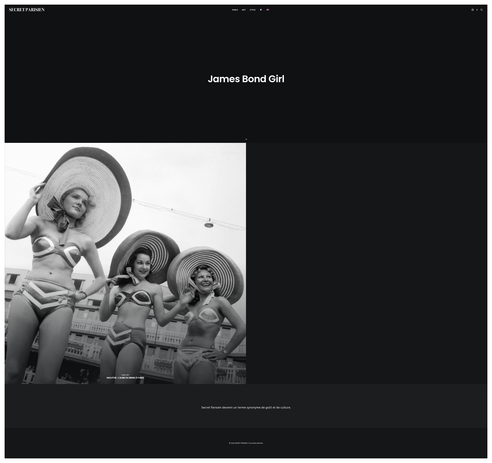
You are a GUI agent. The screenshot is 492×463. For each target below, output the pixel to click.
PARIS (235, 10)
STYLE (252, 10)
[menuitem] (235, 10)
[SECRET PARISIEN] (27, 9)
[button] (261, 10)
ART (244, 10)
